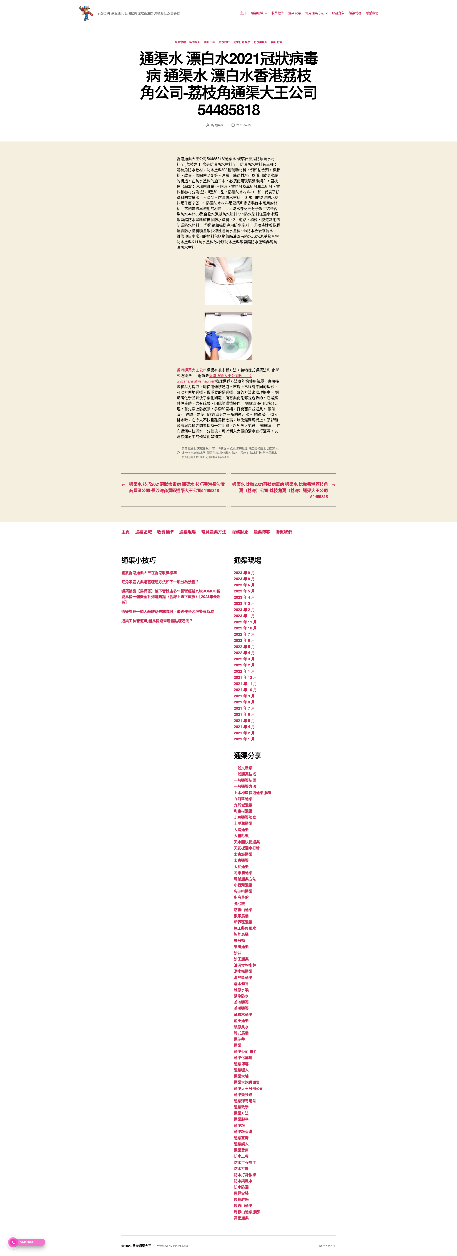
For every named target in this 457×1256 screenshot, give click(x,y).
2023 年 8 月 (244, 578)
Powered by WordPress (172, 1245)
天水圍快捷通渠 (247, 841)
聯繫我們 (372, 13)
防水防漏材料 (208, 457)
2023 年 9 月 (244, 572)
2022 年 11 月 (245, 621)
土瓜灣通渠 (243, 823)
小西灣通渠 (243, 884)
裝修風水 (194, 42)
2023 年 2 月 (244, 609)
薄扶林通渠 (243, 1014)
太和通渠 (241, 866)
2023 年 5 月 (244, 591)
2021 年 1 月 (244, 738)
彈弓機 (239, 903)
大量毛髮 (241, 835)
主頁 (243, 13)
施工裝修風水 (257, 448)
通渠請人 (241, 1143)
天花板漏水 (189, 448)
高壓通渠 (241, 1217)
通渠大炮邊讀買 (247, 1082)
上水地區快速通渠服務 (252, 792)
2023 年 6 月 (244, 584)
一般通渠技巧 (245, 773)
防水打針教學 (241, 42)
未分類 (239, 940)
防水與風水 (261, 42)
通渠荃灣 (241, 1137)
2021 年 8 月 (244, 701)
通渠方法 (241, 1113)
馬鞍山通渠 (243, 1205)
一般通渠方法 (245, 786)
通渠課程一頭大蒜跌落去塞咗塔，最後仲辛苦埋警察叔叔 (167, 611)
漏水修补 (187, 453)
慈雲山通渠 (243, 909)
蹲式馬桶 (241, 1032)
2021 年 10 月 (245, 689)
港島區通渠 (243, 977)
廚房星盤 (242, 448)
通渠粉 (239, 1125)
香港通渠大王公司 (192, 370)
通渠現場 (294, 13)
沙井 (237, 952)
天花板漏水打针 (207, 448)
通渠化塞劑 (243, 1057)
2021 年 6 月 (244, 714)
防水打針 (224, 42)
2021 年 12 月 (245, 677)
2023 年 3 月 (244, 603)
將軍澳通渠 (243, 872)
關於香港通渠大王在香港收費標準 (149, 572)
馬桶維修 (241, 1199)
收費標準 (277, 13)
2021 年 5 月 (244, 720)
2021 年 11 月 (245, 683)
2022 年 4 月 (244, 652)
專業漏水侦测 (226, 448)
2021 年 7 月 (244, 708)
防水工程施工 (240, 453)
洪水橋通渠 (243, 971)
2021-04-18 (243, 125)
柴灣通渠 (241, 946)
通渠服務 (241, 1119)
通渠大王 (220, 125)
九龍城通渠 (243, 804)
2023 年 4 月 (244, 597)
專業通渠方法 (245, 878)
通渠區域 (257, 13)
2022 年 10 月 (245, 628)
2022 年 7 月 (244, 634)
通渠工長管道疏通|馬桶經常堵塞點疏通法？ (157, 620)
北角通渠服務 (245, 817)
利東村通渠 (243, 810)
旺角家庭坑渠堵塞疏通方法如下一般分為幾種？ (160, 581)
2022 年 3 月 (244, 658)
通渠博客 (355, 13)
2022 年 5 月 (244, 646)
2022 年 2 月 (244, 664)
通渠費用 (241, 1150)
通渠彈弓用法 (245, 1100)
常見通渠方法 (314, 13)
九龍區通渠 (243, 798)
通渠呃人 (241, 1069)
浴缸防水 (272, 448)
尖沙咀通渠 (243, 891)
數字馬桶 (241, 915)
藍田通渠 (241, 1020)
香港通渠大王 (141, 1245)
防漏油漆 (223, 457)
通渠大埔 (241, 1076)
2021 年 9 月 (244, 695)
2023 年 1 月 (244, 615)
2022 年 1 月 (244, 671)
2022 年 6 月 (244, 640)
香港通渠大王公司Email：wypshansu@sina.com (214, 378)
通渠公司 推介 (245, 1051)
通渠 (237, 1045)
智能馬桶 (241, 934)
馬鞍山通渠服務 (247, 1211)
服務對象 (338, 13)
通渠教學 (241, 1106)
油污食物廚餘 (245, 965)
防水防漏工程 (190, 457)
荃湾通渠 (241, 1002)
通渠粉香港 (243, 1131)
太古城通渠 (243, 854)
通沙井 (239, 1039)
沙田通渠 (241, 958)
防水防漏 (276, 42)
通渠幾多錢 (243, 1094)
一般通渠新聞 (245, 780)
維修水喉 (180, 42)
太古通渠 (241, 860)
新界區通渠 (243, 921)
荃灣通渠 (241, 1008)
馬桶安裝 (241, 1193)
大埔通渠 (241, 829)
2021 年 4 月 (244, 726)
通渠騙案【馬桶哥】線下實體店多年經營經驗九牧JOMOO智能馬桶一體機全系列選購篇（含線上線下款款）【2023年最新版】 (170, 596)
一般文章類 (243, 767)
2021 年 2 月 (244, 732)
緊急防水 (212, 453)
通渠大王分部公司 (248, 1088)
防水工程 (209, 42)
